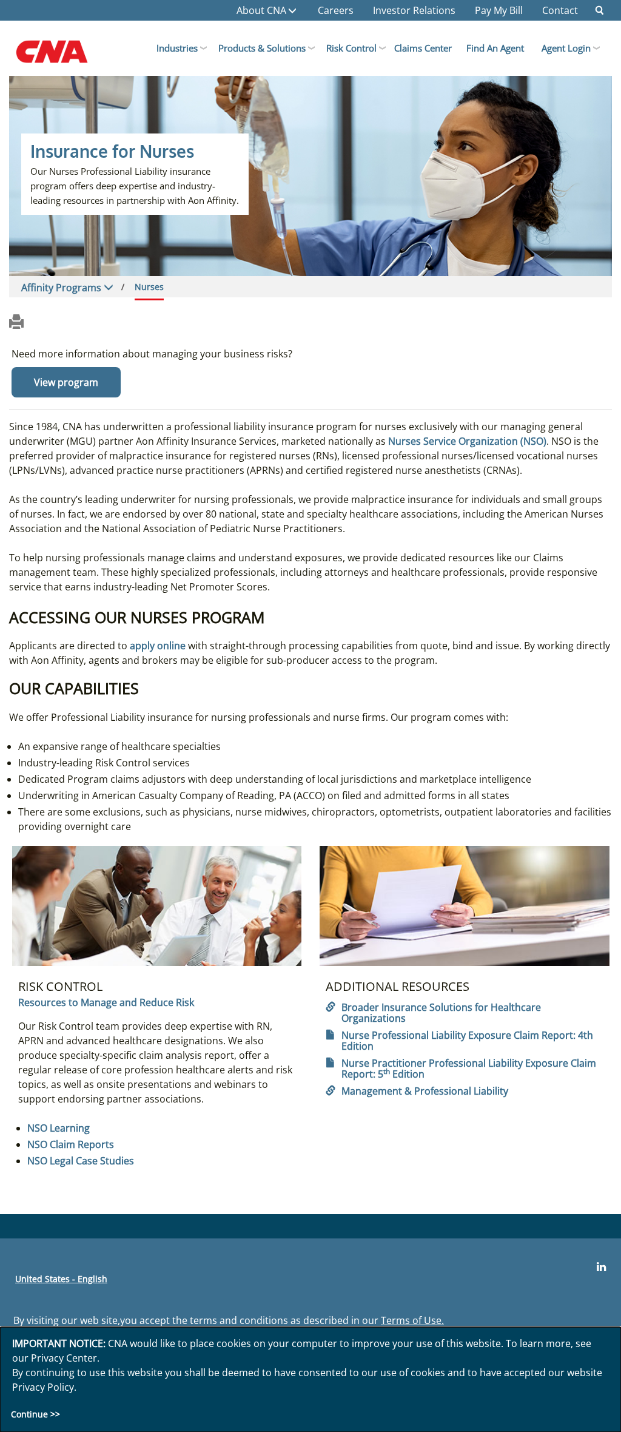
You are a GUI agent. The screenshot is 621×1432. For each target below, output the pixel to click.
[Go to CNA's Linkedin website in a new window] (601, 1267)
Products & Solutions (262, 48)
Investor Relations (414, 10)
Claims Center (423, 48)
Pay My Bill (499, 10)
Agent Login (566, 48)
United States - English (61, 1279)
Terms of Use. (412, 1320)
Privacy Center (64, 1358)
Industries (177, 48)
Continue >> (35, 1414)
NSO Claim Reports (70, 1144)
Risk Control (351, 48)
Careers (336, 10)
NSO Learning (58, 1128)
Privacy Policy (43, 1387)
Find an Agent (495, 48)
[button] (600, 10)
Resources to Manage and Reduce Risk (106, 1002)
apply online (158, 645)
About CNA (261, 10)
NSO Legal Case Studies (80, 1160)
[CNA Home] (64, 55)
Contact (560, 10)
